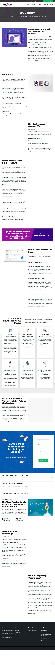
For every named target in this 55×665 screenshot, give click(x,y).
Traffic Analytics (45, 334)
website (31, 282)
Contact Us (45, 4)
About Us (17, 630)
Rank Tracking (10, 366)
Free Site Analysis (48, 1)
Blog (40, 4)
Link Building (10, 334)
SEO (18, 171)
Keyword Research (27, 334)
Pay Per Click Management (33, 633)
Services (33, 4)
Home (28, 4)
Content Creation (27, 366)
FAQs (16, 634)
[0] (50, 4)
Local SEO (45, 366)
